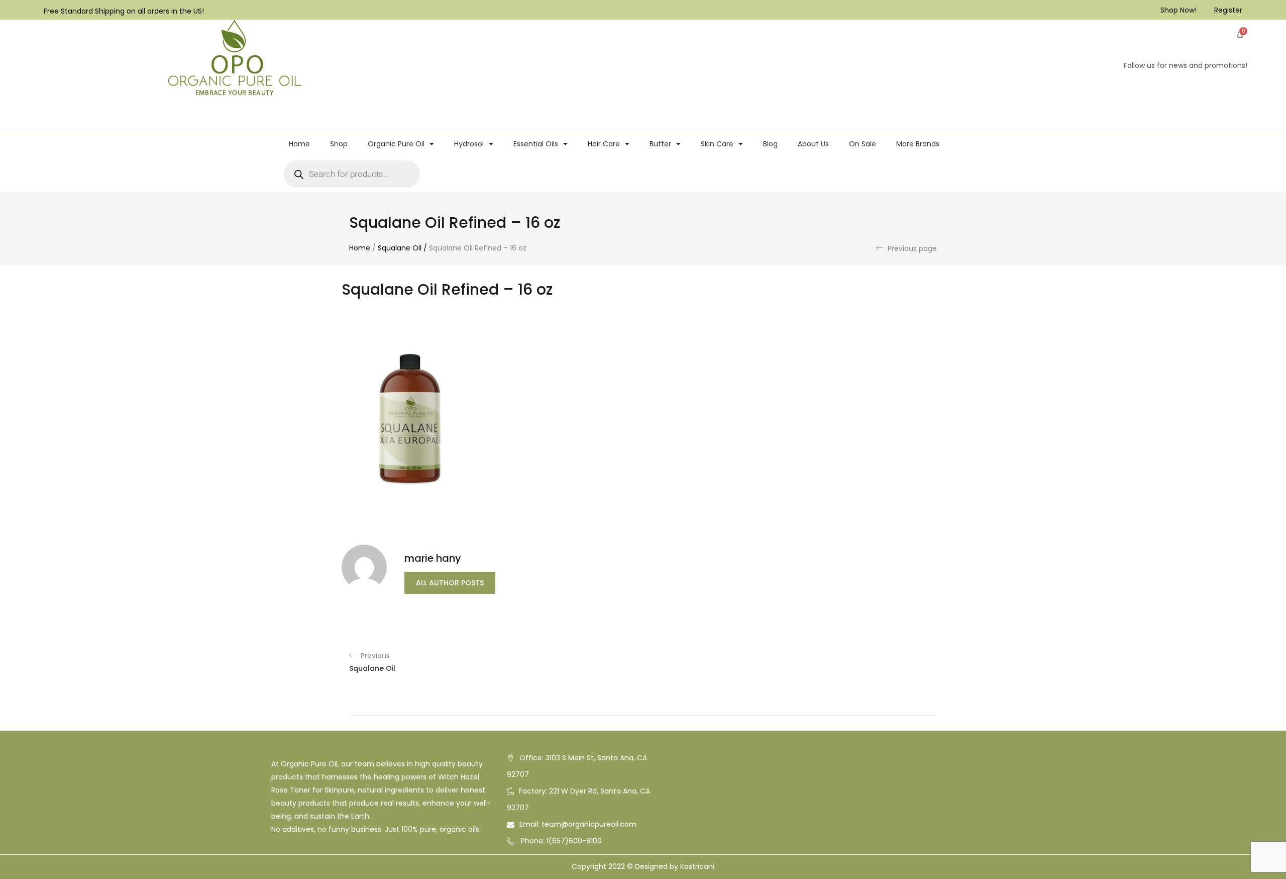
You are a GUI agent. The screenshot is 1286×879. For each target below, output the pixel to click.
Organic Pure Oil (396, 144)
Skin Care (717, 144)
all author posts (450, 583)
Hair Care (604, 144)
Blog (770, 144)
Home (299, 144)
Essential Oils (535, 144)
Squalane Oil (399, 248)
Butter (660, 144)
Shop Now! (1178, 10)
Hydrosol (469, 144)
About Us (813, 144)
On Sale (862, 144)
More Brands (917, 144)
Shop (339, 144)
